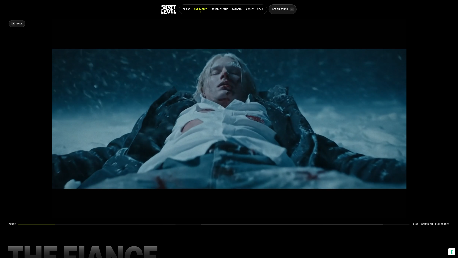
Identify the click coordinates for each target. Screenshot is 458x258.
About (250, 9)
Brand (187, 9)
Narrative (200, 9)
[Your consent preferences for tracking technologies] (451, 251)
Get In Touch (280, 9)
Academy (237, 9)
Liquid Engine (219, 9)
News (260, 9)
